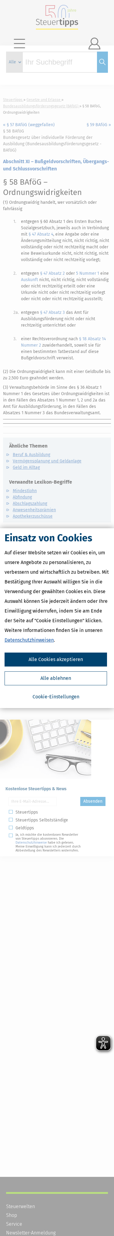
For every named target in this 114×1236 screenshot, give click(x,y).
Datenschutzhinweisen (29, 640)
